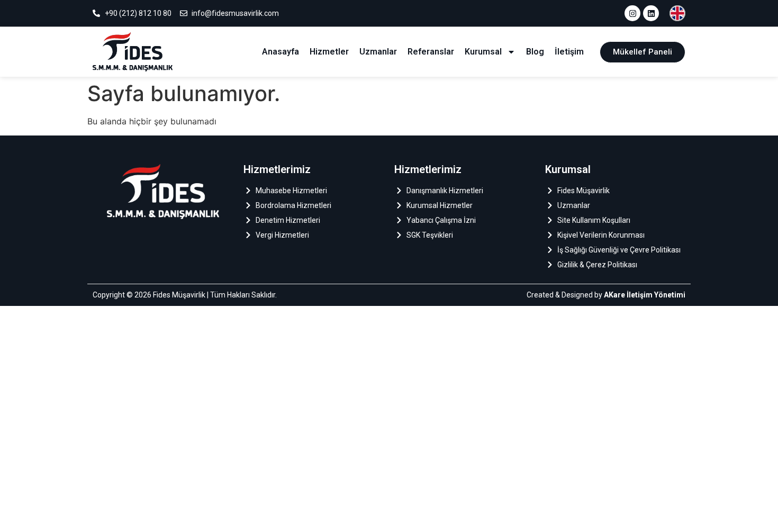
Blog (535, 52)
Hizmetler (329, 52)
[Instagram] (632, 13)
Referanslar (431, 52)
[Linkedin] (651, 13)
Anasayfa (280, 52)
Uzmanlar (378, 52)
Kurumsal (483, 52)
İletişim (569, 52)
